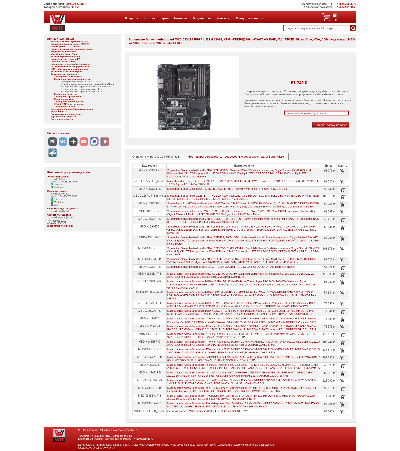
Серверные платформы (67, 76)
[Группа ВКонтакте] (63, 145)
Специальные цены (62, 119)
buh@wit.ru (63, 211)
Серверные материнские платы (72, 79)
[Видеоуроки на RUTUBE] (52, 145)
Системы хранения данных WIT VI (70, 44)
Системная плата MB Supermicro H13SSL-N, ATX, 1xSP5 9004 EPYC (207, 411)
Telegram (58, 184)
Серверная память (64, 99)
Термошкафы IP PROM (63, 116)
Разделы (131, 18)
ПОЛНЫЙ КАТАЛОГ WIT (60, 39)
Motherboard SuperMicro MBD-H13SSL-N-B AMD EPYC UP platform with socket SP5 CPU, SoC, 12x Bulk (227, 188)
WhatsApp (58, 187)
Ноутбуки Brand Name (63, 51)
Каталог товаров (156, 18)
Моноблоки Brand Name (64, 54)
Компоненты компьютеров (66, 71)
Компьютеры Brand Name (65, 56)
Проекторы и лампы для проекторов (72, 49)
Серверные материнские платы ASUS (81, 81)
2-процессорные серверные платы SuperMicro (85, 86)
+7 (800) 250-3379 (56, 223)
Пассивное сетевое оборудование (70, 64)
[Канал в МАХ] (94, 145)
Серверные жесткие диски (69, 101)
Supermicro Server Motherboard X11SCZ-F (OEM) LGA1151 (231, 266)
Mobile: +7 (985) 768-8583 (64, 196)
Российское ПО (59, 111)
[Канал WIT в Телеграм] (52, 156)
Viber (56, 205)
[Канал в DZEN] (73, 145)
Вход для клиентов (250, 18)
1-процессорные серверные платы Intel (81, 89)
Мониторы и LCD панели (65, 46)
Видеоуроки (202, 18)
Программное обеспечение (66, 114)
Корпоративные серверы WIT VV (69, 41)
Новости (180, 18)
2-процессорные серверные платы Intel (81, 91)
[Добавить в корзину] (342, 171)
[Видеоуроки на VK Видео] (104, 145)
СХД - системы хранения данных (69, 69)
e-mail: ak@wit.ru (59, 179)
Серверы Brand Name (63, 61)
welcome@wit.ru (128, 430)
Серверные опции (64, 106)
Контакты (223, 18)
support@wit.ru (65, 217)
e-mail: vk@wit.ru (59, 193)
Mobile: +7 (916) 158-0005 (64, 181)
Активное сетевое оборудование (70, 66)
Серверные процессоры (68, 96)
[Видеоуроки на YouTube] (84, 145)
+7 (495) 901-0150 (56, 221)
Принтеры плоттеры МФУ (65, 59)
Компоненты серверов (64, 74)
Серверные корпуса (65, 94)
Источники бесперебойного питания (72, 109)
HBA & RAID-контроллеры (69, 104)
